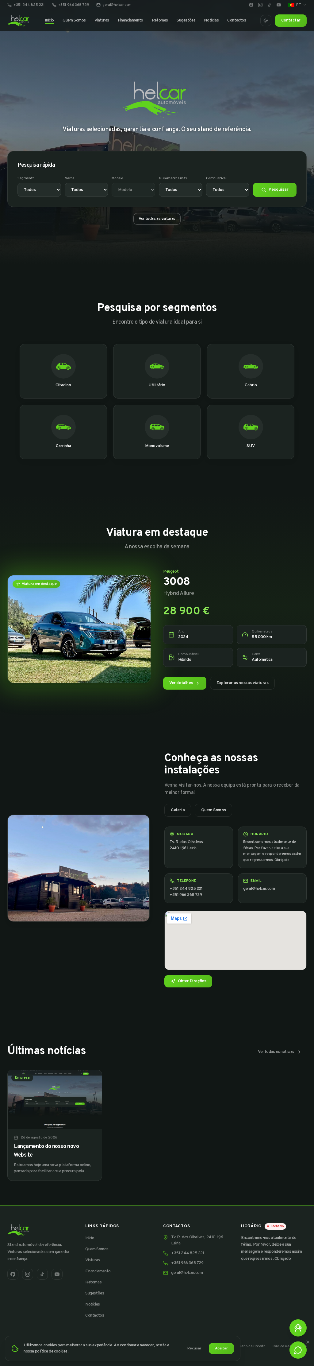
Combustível (216, 178)
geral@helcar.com (117, 4)
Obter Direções (192, 981)
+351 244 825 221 (29, 4)
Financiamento (130, 20)
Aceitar (221, 1348)
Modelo (117, 178)
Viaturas (101, 20)
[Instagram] (260, 5)
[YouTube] (279, 5)
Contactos (236, 20)
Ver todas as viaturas (157, 218)
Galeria (178, 810)
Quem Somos (74, 20)
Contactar (291, 20)
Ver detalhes (181, 683)
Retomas (160, 20)
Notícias (211, 20)
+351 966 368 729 (73, 4)
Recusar (194, 1348)
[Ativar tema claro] (265, 20)
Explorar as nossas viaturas (242, 683)
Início (49, 20)
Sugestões (186, 20)
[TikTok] (269, 5)
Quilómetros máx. (173, 178)
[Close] (307, 1342)
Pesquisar (279, 189)
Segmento (26, 178)
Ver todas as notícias (276, 1051)
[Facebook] (251, 5)
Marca (70, 178)
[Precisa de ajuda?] (298, 1328)
